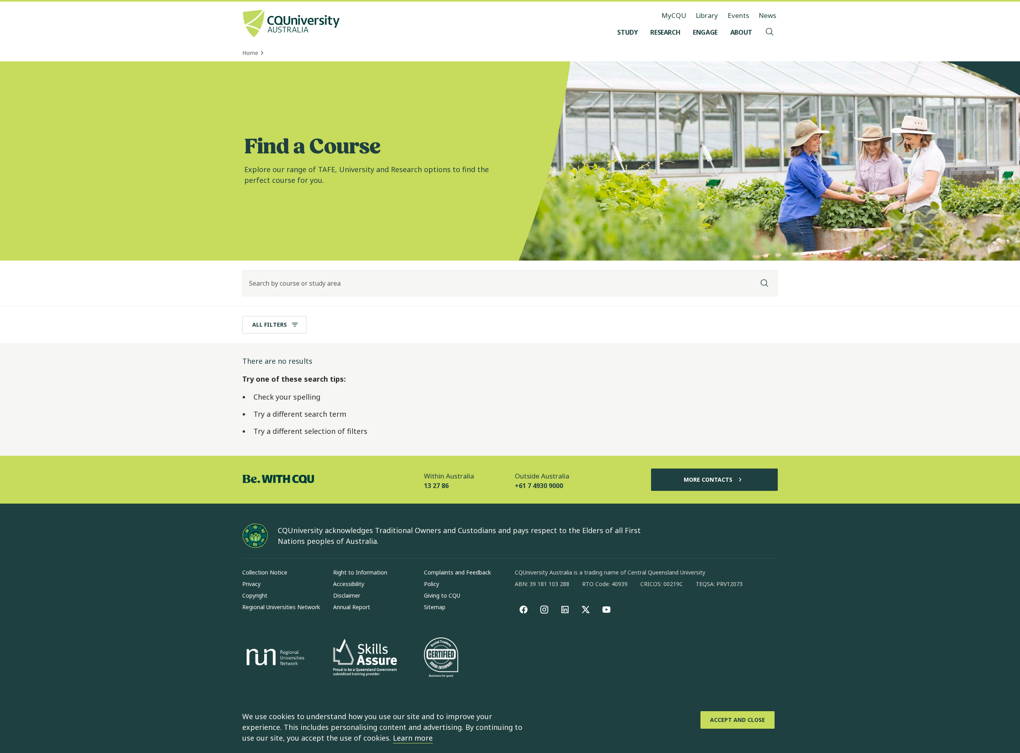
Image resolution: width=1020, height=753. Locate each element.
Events (738, 15)
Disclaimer (346, 595)
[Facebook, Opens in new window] (523, 609)
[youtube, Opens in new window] (606, 609)
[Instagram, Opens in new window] (544, 609)
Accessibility (348, 584)
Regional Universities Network (281, 607)
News (767, 15)
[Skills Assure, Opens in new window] (365, 658)
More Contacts (708, 479)
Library (707, 15)
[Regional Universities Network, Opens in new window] (274, 658)
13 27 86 (436, 485)
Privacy (251, 584)
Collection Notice (264, 572)
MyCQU (673, 15)
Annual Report (351, 607)
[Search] (764, 283)
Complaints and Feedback (457, 572)
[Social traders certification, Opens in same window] (441, 658)
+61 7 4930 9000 (539, 485)
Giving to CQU (442, 595)
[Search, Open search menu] (770, 32)
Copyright (254, 595)
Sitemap (434, 607)
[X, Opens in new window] (585, 609)
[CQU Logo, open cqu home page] (291, 24)
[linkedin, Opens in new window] (565, 609)
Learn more (413, 738)
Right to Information (360, 572)
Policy (431, 584)
